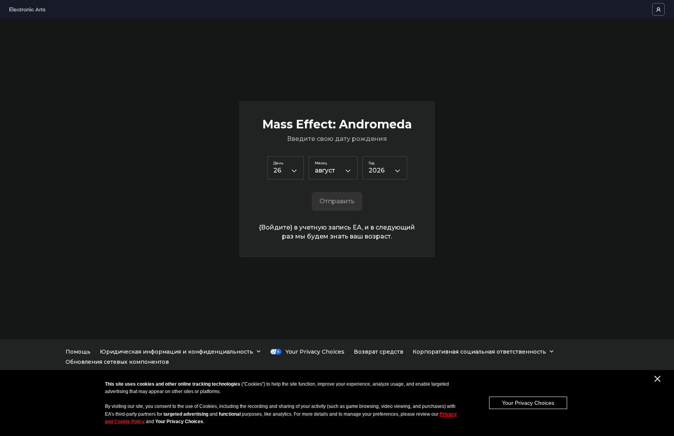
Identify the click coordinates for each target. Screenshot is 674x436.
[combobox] (285, 168)
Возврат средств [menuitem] (378, 351)
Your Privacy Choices (528, 403)
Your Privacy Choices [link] (315, 351)
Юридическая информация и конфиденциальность (176, 351)
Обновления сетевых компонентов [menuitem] (117, 362)
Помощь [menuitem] (78, 351)
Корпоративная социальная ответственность (479, 351)
